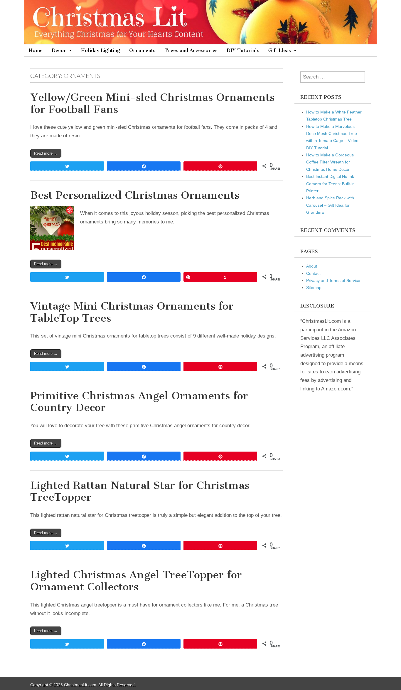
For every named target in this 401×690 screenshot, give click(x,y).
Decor (59, 50)
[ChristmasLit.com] (200, 22)
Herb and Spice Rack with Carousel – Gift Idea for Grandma (330, 205)
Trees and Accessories (191, 50)
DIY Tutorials (243, 50)
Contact (313, 273)
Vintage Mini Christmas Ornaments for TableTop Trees (131, 312)
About (311, 266)
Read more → (46, 153)
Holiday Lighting (100, 50)
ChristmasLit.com (80, 684)
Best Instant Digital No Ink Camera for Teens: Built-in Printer (330, 183)
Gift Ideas (279, 50)
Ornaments (142, 50)
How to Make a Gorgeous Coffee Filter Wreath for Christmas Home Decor (330, 162)
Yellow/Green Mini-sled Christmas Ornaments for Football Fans (152, 103)
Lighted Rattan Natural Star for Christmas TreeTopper (139, 491)
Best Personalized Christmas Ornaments (134, 195)
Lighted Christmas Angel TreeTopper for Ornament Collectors (136, 580)
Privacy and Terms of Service (333, 280)
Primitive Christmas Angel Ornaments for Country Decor (139, 401)
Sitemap (313, 287)
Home (36, 50)
